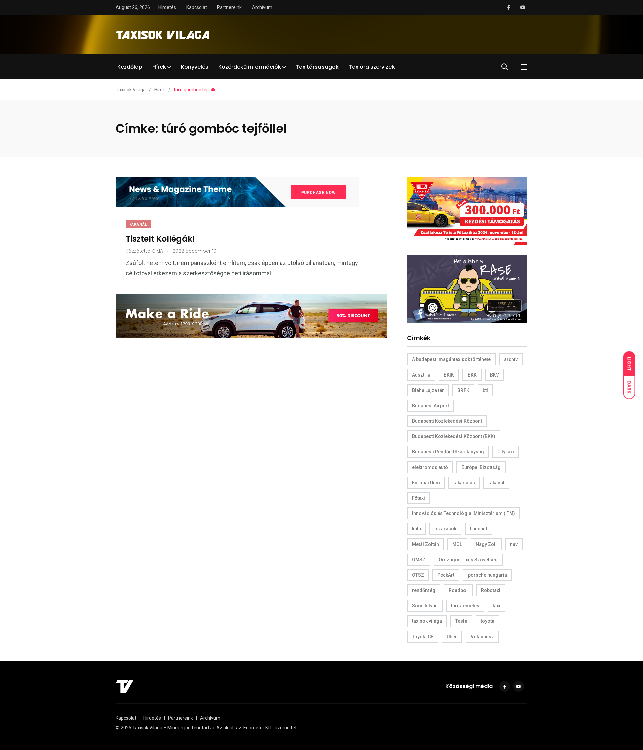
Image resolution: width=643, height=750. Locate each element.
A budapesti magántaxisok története (451, 359)
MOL (457, 544)
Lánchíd (478, 528)
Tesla (461, 621)
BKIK (449, 375)
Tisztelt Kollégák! (160, 238)
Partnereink (229, 7)
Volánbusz (482, 636)
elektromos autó (430, 467)
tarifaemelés (465, 605)
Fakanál (138, 224)
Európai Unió (426, 482)
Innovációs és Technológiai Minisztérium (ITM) (463, 513)
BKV (494, 375)
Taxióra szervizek (372, 67)
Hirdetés (167, 7)
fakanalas (464, 482)
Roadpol (458, 590)
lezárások (445, 528)
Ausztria (421, 375)
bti (485, 390)
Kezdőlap (129, 67)
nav (514, 544)
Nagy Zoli (486, 544)
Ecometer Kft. (258, 727)
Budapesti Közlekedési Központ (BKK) (453, 436)
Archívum (262, 7)
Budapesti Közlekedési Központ (447, 421)
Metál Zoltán (425, 544)
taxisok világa (427, 621)
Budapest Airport (430, 405)
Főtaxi (418, 498)
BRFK (463, 390)
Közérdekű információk (249, 67)
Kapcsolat (196, 7)
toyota (487, 621)
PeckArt (445, 575)
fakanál (496, 482)
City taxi (505, 451)
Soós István (425, 605)
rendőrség (423, 590)
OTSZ (418, 575)
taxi (496, 605)
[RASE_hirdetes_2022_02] (467, 289)
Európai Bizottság (481, 467)
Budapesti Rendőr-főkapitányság (448, 451)
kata (416, 528)
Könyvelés (194, 67)
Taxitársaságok (317, 67)
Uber (452, 636)
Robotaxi (490, 590)
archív (511, 359)
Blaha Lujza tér (428, 390)
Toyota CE (422, 636)
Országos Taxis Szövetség (468, 559)
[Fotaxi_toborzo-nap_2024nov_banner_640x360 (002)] (467, 211)
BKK (472, 375)
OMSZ (418, 559)
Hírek (159, 67)
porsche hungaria (487, 575)
